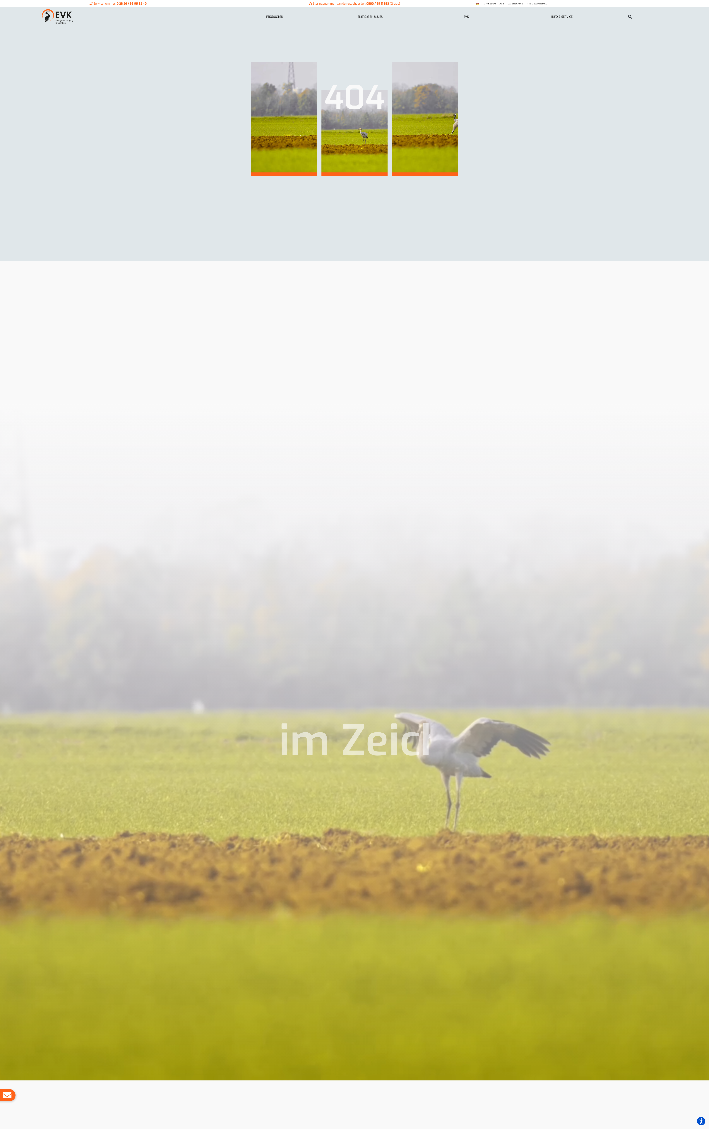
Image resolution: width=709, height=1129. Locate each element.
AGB (501, 3)
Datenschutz (515, 3)
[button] (630, 16)
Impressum (489, 3)
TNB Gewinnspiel (537, 3)
